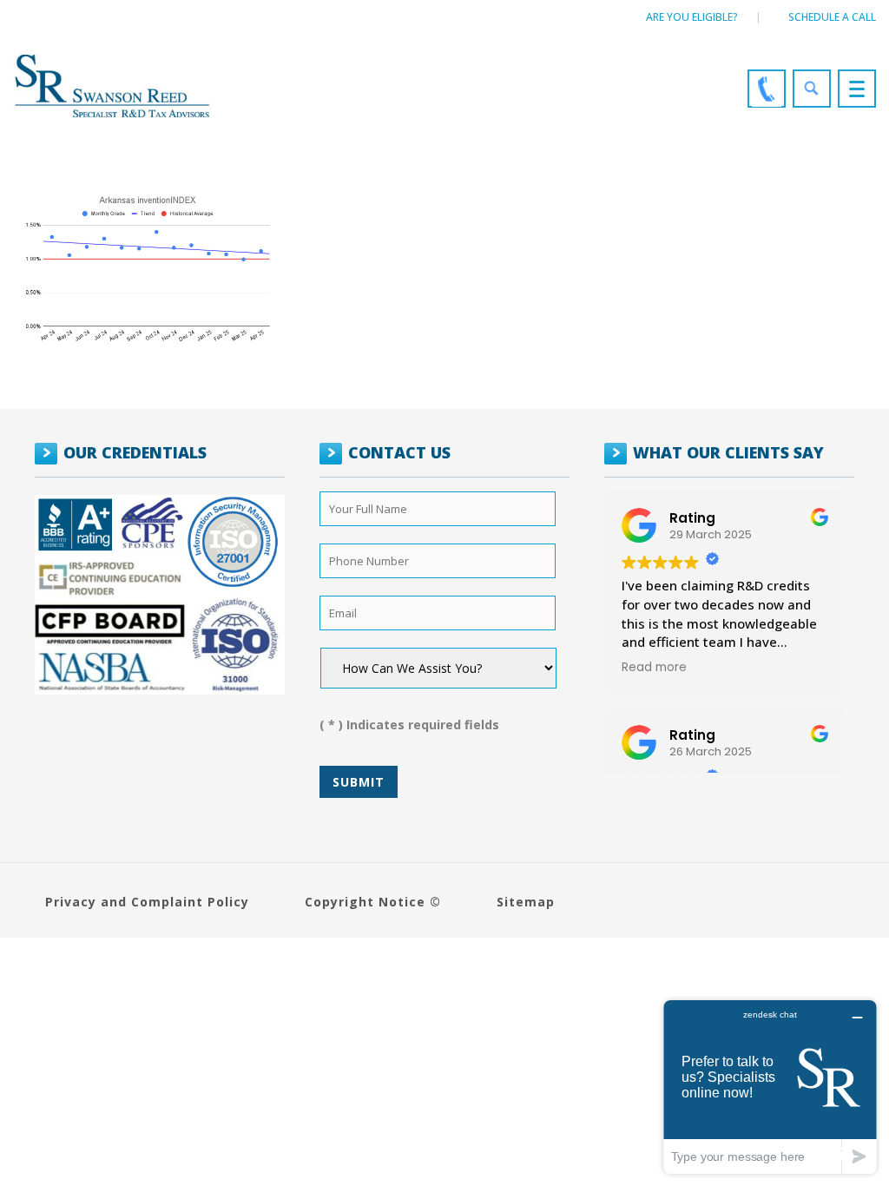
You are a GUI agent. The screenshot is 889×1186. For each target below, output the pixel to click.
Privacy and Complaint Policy (147, 901)
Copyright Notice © (373, 901)
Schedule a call (832, 17)
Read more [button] (654, 667)
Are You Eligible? (692, 17)
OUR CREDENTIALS (135, 452)
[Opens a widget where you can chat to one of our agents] (770, 1086)
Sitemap (526, 901)
